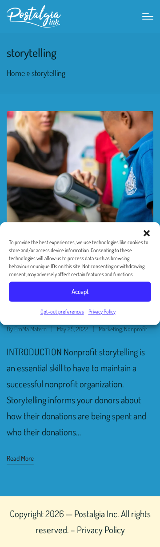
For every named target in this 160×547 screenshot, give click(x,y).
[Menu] (147, 16)
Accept (80, 291)
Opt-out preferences (62, 311)
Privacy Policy (102, 311)
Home (16, 73)
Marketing (110, 329)
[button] (146, 233)
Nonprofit (135, 329)
